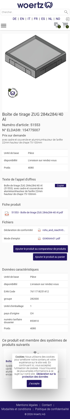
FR (36, 19)
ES (43, 19)
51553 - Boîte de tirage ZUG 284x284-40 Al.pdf (37, 212)
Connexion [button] (67, 19)
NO (58, 19)
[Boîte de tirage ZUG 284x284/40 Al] (35, 57)
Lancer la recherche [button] (66, 12)
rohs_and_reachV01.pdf (54, 230)
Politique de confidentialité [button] (52, 409)
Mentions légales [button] (27, 405)
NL (50, 19)
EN (22, 19)
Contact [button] (47, 405)
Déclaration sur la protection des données (39, 375)
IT (29, 19)
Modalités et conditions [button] (16, 409)
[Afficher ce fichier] (7, 214)
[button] (3, 25)
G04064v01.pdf (51, 238)
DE (15, 19)
